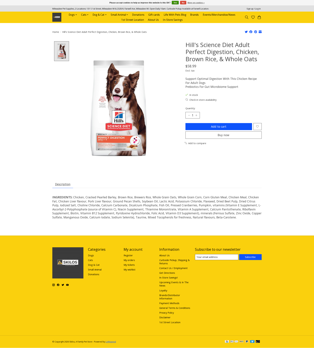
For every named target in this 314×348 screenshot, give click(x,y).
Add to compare (197, 143)
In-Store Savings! (168, 277)
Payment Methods (169, 303)
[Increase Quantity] (196, 115)
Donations (138, 14)
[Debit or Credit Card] (258, 341)
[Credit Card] (227, 341)
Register (128, 255)
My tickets (129, 264)
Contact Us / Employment (173, 268)
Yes (175, 3)
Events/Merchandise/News (219, 14)
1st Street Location (132, 20)
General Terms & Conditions (174, 307)
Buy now (223, 135)
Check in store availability (203, 99)
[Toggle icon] (246, 17)
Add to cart (218, 126)
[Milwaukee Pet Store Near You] (56, 17)
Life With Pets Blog (175, 14)
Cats (90, 260)
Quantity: (190, 108)
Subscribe (250, 257)
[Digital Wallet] (234, 341)
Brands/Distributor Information (169, 296)
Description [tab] (62, 184)
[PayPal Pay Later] (247, 341)
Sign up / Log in (254, 8)
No (183, 3)
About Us (153, 20)
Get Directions (167, 272)
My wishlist (129, 269)
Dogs (91, 255)
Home (55, 31)
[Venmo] (252, 341)
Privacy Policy (166, 312)
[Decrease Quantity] (189, 115)
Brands (194, 14)
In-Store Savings (173, 20)
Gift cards (154, 14)
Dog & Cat (94, 264)
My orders (129, 260)
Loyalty (163, 290)
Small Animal (95, 269)
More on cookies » (196, 3)
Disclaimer (165, 317)
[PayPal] (241, 341)
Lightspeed (111, 341)
